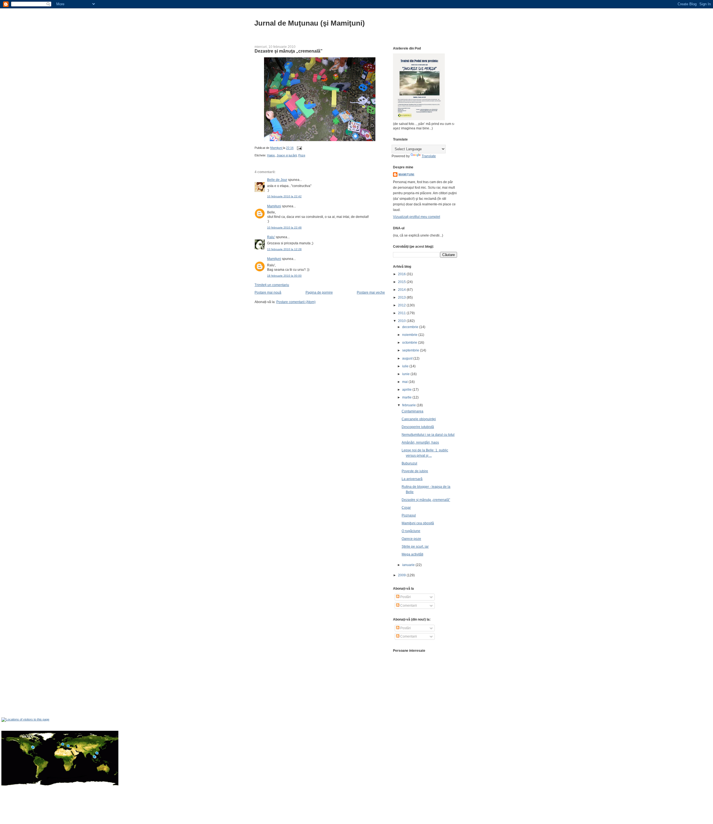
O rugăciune (411, 531)
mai (405, 382)
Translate (429, 156)
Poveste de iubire (415, 471)
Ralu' (271, 237)
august (407, 358)
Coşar (406, 508)
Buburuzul (409, 463)
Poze (301, 155)
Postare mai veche (371, 292)
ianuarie (409, 565)
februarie (409, 405)
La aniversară (412, 479)
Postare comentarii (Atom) (296, 302)
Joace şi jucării (287, 155)
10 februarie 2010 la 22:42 (284, 196)
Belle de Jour (277, 180)
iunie (406, 374)
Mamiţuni (274, 206)
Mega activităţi (412, 554)
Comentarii (408, 605)
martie (407, 397)
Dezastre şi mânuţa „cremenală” (426, 500)
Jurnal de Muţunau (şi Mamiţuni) (309, 23)
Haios (271, 155)
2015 (402, 282)
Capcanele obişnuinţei (419, 419)
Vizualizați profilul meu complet (416, 217)
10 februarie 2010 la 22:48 (284, 227)
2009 (402, 575)
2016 (402, 274)
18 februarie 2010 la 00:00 (284, 275)
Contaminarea (412, 411)
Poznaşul (409, 515)
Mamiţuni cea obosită (418, 523)
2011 (402, 313)
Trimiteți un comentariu (272, 285)
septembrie (411, 350)
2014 (402, 290)
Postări (405, 597)
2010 (402, 321)
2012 (402, 305)
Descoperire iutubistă (418, 427)
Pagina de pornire (319, 292)
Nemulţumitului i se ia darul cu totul (428, 435)
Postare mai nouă (268, 292)
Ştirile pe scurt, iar (415, 546)
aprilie (407, 390)
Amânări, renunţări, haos (420, 442)
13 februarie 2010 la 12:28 (284, 249)
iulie (405, 366)
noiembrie (410, 335)
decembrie (410, 327)
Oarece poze (411, 539)
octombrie (410, 343)
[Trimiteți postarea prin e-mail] (299, 148)
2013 (402, 297)
